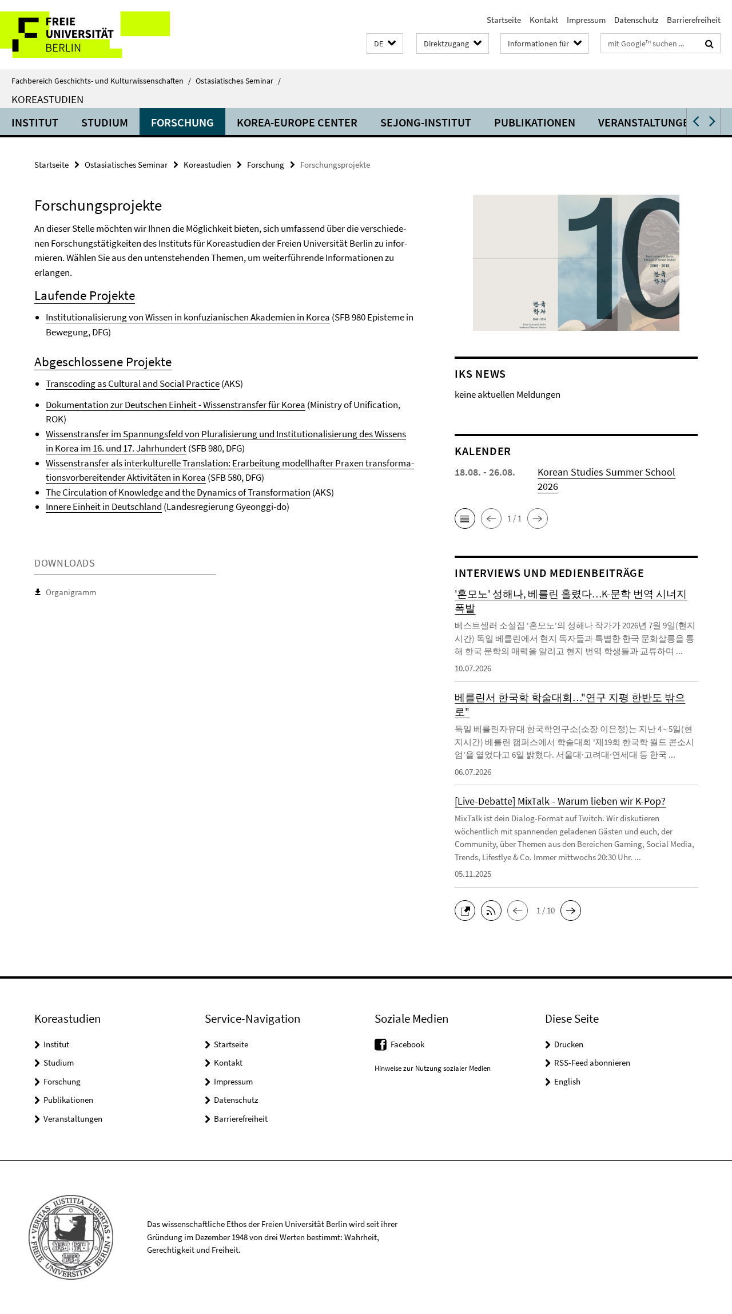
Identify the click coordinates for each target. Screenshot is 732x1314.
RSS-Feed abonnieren (592, 1062)
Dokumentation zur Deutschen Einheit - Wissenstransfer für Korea (175, 404)
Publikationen (534, 122)
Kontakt (544, 19)
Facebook (407, 1044)
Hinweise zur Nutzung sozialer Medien (433, 1068)
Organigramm (71, 592)
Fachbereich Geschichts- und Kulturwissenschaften (101, 81)
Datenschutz (636, 19)
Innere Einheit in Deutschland (104, 506)
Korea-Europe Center (297, 122)
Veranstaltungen (647, 122)
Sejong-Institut (425, 122)
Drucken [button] (568, 1044)
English (567, 1081)
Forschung (182, 122)
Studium (104, 122)
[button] (385, 43)
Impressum (586, 19)
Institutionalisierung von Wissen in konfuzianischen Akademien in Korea (188, 317)
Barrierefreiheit (694, 19)
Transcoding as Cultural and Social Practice (133, 383)
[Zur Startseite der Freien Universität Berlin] (96, 34)
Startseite (504, 19)
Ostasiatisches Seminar (238, 81)
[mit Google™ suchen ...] (709, 43)
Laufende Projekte (84, 295)
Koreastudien (47, 99)
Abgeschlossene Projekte (103, 361)
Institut (34, 122)
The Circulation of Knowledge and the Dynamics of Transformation (178, 492)
